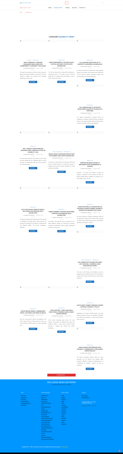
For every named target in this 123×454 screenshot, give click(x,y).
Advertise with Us (24, 401)
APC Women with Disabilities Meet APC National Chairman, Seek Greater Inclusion (90, 264)
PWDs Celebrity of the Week (47, 439)
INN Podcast (23, 399)
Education (64, 399)
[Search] (66, 2)
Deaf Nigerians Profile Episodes (45, 407)
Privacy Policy (85, 395)
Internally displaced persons (47, 418)
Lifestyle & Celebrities (64, 409)
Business (63, 397)
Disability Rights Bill (45, 424)
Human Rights (44, 414)
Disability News (58, 7)
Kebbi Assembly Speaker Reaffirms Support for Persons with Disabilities (61, 213)
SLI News (43, 435)
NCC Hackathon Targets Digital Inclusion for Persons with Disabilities (33, 211)
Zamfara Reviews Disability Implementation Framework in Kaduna (90, 164)
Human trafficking (45, 416)
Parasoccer (64, 420)
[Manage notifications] (120, 451)
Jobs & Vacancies (63, 404)
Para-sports (64, 418)
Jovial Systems (64, 446)
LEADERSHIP (65, 407)
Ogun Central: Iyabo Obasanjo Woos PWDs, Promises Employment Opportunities (61, 312)
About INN (23, 395)
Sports (63, 422)
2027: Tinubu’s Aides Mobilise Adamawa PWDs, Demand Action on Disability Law (33, 150)
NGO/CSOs (74, 7)
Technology (64, 412)
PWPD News (43, 429)
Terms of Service (85, 397)
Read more (32, 81)
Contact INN (23, 405)
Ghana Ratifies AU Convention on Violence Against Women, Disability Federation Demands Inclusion (90, 208)
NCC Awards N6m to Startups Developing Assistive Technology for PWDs (90, 109)
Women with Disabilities (46, 437)
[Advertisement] (61, 24)
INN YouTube (24, 397)
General (67, 7)
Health (63, 401)
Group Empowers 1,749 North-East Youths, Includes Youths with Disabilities (61, 64)
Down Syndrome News (46, 425)
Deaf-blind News (44, 410)
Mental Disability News (46, 412)
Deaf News (43, 397)
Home (21, 12)
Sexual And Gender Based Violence (46, 432)
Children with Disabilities (46, 420)
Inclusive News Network (29, 68)
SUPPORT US (82, 7)
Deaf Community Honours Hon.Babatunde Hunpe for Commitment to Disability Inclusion (33, 64)
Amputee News (44, 401)
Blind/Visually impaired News (46, 404)
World (50, 7)
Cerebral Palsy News (45, 422)
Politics (63, 416)
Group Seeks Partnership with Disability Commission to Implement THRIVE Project (90, 349)
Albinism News (44, 399)
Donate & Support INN (25, 403)
